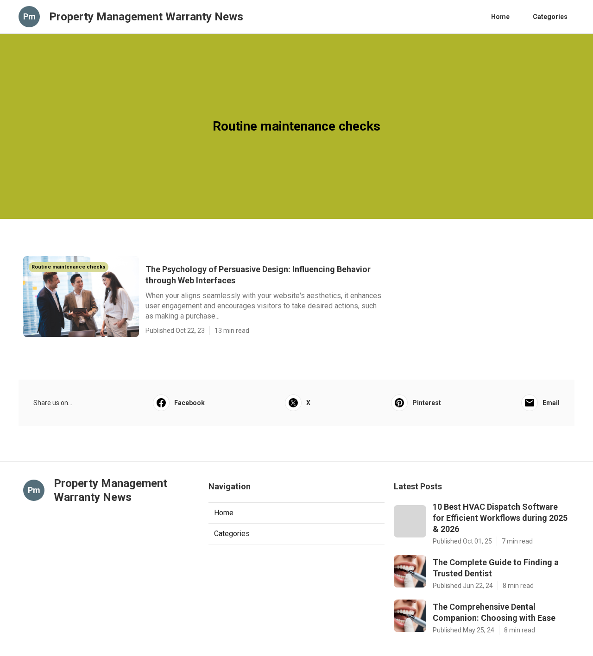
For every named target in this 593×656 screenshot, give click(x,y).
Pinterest (426, 402)
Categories (550, 16)
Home (500, 16)
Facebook (189, 402)
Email (551, 402)
